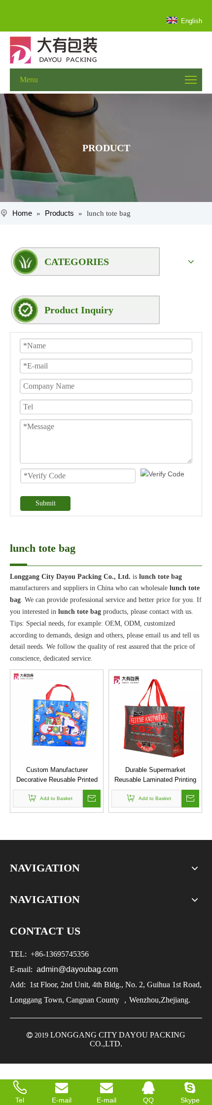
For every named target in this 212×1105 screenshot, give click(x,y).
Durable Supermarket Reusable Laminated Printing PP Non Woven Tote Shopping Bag (155, 775)
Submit (45, 503)
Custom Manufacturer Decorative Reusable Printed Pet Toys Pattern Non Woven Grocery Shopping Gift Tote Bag (57, 775)
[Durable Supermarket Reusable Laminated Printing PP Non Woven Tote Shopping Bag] (155, 715)
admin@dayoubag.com (76, 969)
